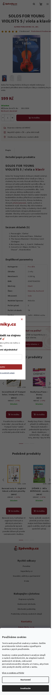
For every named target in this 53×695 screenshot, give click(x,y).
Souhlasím (25, 688)
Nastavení (26, 679)
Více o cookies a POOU (13, 672)
